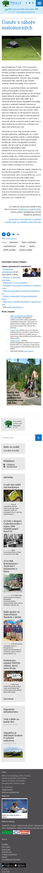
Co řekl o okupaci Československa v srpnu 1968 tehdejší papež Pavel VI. (13, 526)
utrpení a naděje (25, 250)
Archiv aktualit (8, 699)
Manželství (14, 242)
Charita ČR (5, 825)
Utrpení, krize (15, 341)
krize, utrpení (28, 351)
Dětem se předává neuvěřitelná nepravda (21, 317)
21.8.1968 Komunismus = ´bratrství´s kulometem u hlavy (11, 566)
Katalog (4, 857)
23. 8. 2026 (7, 450)
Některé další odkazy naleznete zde (30, 828)
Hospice (13, 825)
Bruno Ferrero (15, 18)
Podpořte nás (7, 852)
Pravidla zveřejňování (9, 854)
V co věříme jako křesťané (11, 859)
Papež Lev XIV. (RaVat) (25, 825)
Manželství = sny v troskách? (15, 282)
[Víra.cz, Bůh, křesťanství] (11, 4)
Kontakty (5, 844)
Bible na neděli (11, 446)
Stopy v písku (15, 330)
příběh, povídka (9, 250)
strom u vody (16, 425)
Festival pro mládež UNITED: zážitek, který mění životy (12, 664)
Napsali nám (6, 849)
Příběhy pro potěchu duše (29, 209)
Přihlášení (9, 461)
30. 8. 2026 (15, 450)
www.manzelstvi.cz (15, 307)
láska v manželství (29, 242)
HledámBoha (11, 828)
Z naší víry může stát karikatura (12, 486)
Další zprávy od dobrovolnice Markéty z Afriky (12, 614)
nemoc (22, 246)
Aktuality (8, 477)
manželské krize (10, 246)
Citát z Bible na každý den (25, 12)
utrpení (32, 246)
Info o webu (6, 847)
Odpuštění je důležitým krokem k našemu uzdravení (13, 736)
